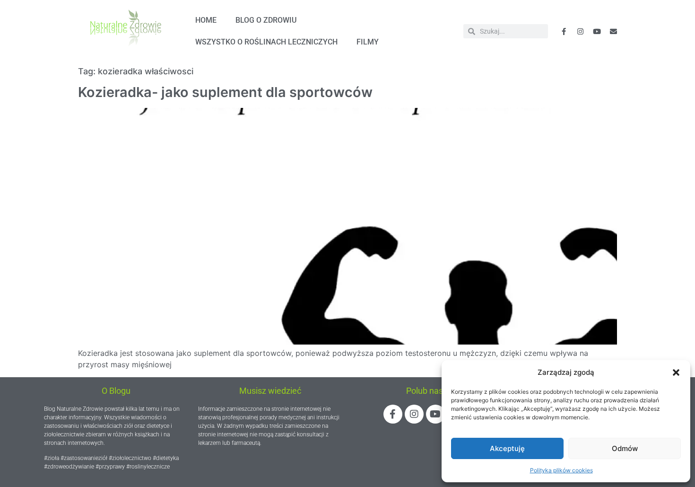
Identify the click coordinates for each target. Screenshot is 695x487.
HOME (206, 20)
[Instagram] (414, 414)
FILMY (367, 41)
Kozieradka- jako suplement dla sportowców (225, 92)
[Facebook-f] (564, 31)
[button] (676, 372)
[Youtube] (597, 31)
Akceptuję (507, 448)
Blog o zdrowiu (265, 20)
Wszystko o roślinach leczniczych (266, 41)
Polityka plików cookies (561, 470)
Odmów (625, 448)
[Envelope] (614, 31)
